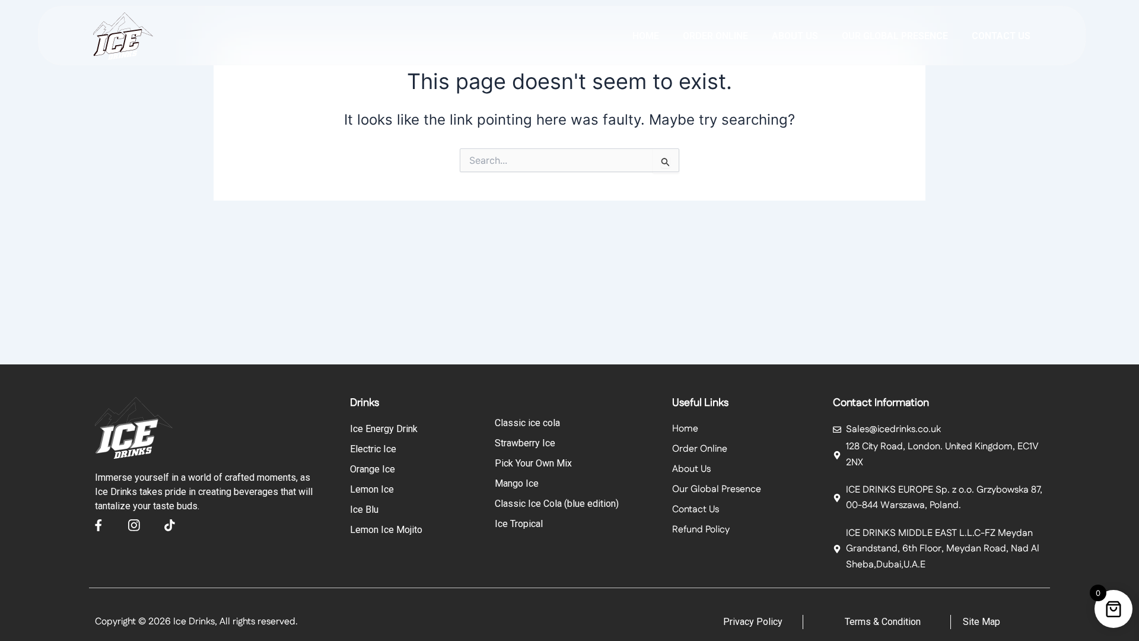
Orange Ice (372, 469)
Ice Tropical (519, 523)
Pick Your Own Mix (533, 463)
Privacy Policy (752, 621)
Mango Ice (517, 483)
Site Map (981, 621)
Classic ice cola (527, 423)
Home (645, 36)
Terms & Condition (883, 621)
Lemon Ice (372, 489)
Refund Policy (701, 530)
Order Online (715, 36)
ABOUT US (795, 36)
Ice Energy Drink (384, 428)
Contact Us (1001, 36)
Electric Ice (373, 449)
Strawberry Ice (525, 443)
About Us (691, 469)
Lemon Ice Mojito (386, 529)
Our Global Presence (895, 36)
